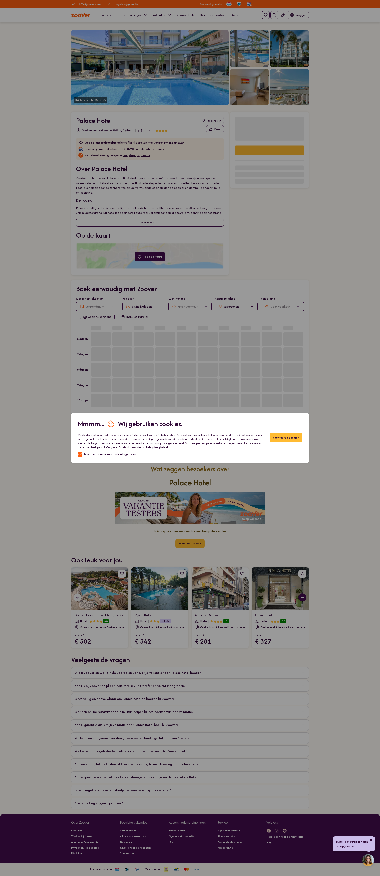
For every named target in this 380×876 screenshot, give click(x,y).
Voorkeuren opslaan (286, 437)
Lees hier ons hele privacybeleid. (149, 447)
